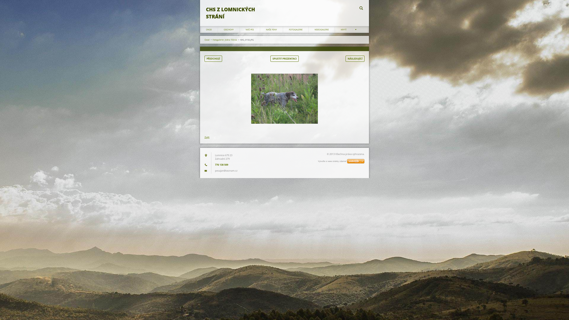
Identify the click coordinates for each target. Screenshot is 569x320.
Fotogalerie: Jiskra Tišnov (225, 39)
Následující (355, 58)
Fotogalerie (296, 29)
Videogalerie (322, 29)
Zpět (207, 137)
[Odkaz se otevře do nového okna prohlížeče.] (284, 98)
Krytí (343, 29)
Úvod (209, 29)
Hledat (361, 8)
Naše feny (271, 29)
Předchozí (213, 58)
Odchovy (229, 29)
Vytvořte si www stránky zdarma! (332, 161)
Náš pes (250, 29)
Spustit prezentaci (284, 58)
